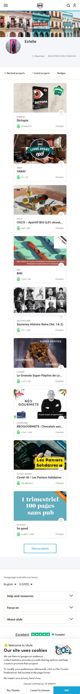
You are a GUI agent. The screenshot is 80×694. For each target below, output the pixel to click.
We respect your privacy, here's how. (22, 678)
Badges (61, 73)
